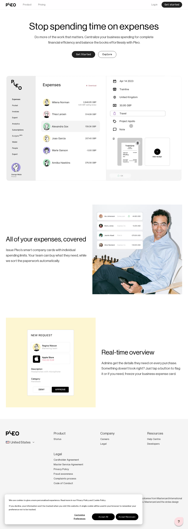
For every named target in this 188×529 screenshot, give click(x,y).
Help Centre (154, 439)
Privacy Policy (82, 500)
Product (27, 4)
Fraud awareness (63, 473)
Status (57, 439)
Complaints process (65, 478)
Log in (154, 4)
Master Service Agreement (68, 464)
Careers (104, 439)
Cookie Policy (99, 500)
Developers (153, 443)
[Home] (11, 4)
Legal (103, 443)
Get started (171, 4)
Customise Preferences (79, 517)
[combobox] (22, 442)
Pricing (42, 4)
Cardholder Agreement (66, 459)
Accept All (103, 516)
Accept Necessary (127, 516)
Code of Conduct (63, 483)
